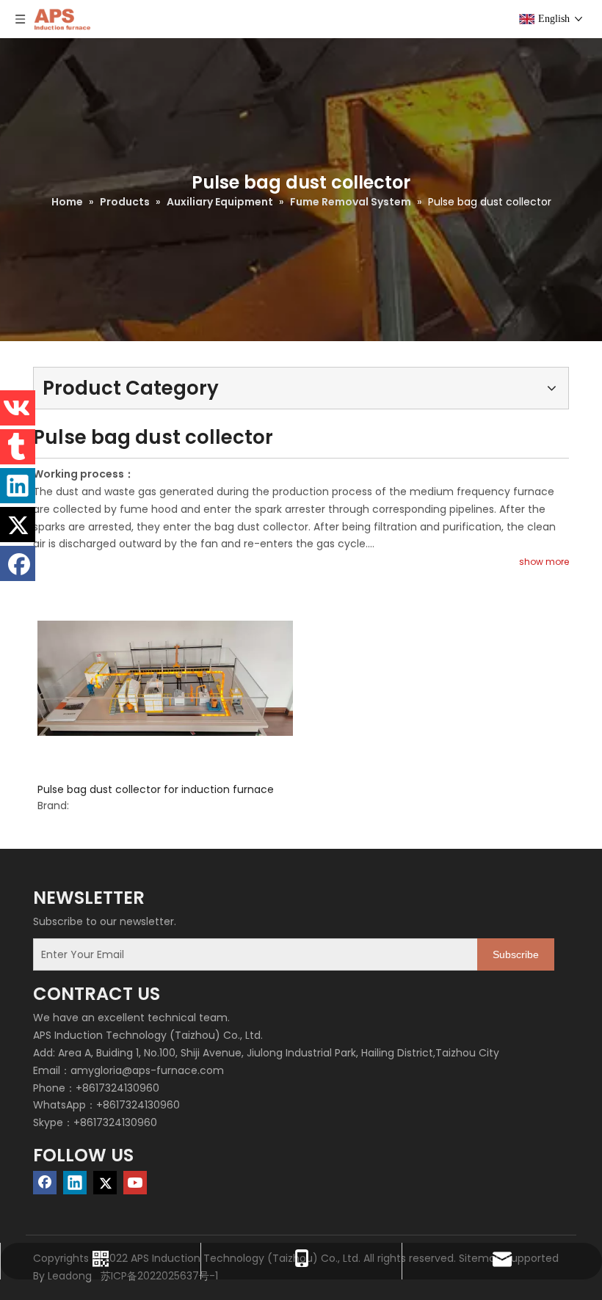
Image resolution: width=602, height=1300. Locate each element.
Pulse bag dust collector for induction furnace (155, 789)
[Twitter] (105, 1182)
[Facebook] (45, 1182)
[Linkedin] (75, 1182)
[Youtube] (135, 1182)
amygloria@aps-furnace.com (147, 1070)
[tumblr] (17, 446)
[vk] (17, 408)
